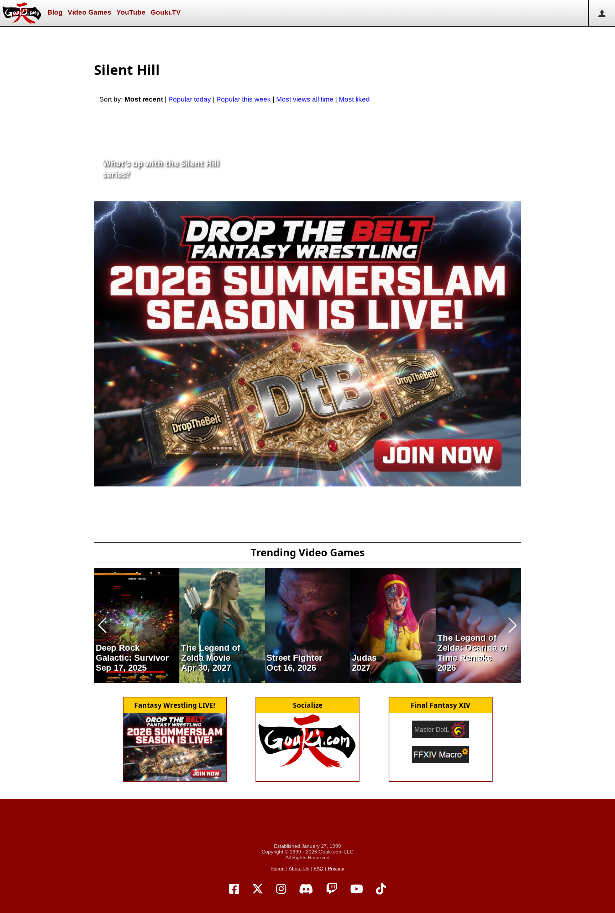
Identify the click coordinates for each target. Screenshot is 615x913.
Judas (364, 657)
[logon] (601, 13)
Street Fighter (294, 657)
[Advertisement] (307, 43)
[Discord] (306, 889)
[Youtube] (356, 889)
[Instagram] (281, 889)
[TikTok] (381, 889)
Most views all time (304, 99)
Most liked (354, 99)
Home (278, 868)
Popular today (189, 99)
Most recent (144, 99)
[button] (102, 625)
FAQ (319, 868)
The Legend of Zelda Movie (210, 652)
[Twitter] (257, 889)
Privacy (336, 868)
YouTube (131, 12)
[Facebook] (234, 889)
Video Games (89, 12)
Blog (55, 12)
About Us (299, 868)
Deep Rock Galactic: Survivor (132, 652)
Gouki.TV (166, 12)
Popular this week (243, 99)
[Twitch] (331, 889)
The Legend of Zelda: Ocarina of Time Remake (472, 647)
